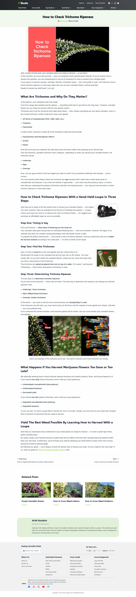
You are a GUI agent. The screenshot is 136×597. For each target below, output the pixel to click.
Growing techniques (76, 572)
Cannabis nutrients (100, 569)
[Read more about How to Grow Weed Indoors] (68, 490)
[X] (112, 3)
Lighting (72, 569)
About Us (24, 560)
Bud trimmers (98, 572)
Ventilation (97, 575)
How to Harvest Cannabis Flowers (51, 450)
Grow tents (97, 566)
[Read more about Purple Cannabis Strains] (36, 490)
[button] (55, 7)
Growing (24, 505)
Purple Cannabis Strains (33, 501)
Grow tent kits (98, 560)
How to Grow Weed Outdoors (99, 501)
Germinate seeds (75, 563)
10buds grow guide (76, 560)
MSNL (48, 569)
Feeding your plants (76, 566)
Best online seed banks (53, 560)
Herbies (48, 566)
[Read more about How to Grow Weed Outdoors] (99, 490)
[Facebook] (109, 3)
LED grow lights (99, 563)
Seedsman (49, 575)
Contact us (24, 563)
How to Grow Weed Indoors (66, 501)
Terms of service (26, 566)
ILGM (47, 563)
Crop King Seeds (51, 572)
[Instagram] (115, 3)
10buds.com (69, 593)
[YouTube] (118, 3)
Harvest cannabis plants (77, 575)
